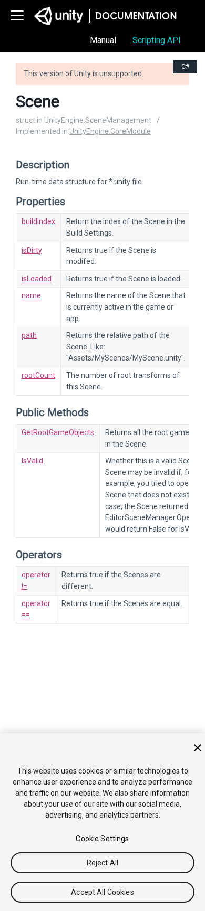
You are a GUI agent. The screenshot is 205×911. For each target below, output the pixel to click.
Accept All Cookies (102, 892)
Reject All (102, 863)
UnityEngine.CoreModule (110, 131)
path (29, 335)
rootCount (38, 375)
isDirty (32, 250)
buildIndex (38, 221)
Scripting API (156, 40)
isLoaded (37, 278)
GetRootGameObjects (58, 432)
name (31, 295)
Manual (103, 40)
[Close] (197, 747)
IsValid (32, 461)
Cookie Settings (102, 838)
